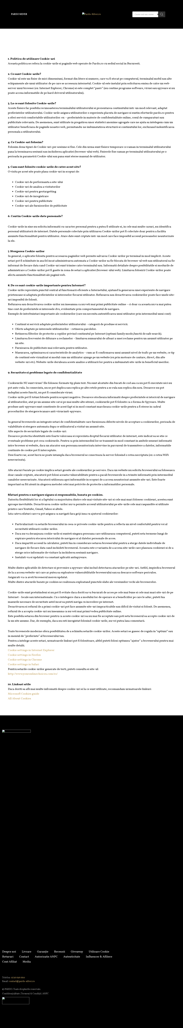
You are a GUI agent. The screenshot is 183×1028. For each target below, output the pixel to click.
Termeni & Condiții (31, 993)
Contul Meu (172, 14)
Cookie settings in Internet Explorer (31, 650)
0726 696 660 (18, 977)
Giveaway (77, 952)
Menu (4, 14)
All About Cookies (19, 699)
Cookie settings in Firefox (24, 655)
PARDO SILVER (19, 14)
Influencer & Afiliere (99, 957)
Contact (24, 957)
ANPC (45, 993)
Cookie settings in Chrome (25, 660)
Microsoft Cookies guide (23, 694)
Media (27, 962)
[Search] (161, 14)
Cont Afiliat (9, 962)
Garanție (42, 952)
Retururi (7, 957)
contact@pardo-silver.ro (22, 981)
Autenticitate (71, 957)
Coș (178, 14)
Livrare (26, 952)
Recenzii (59, 952)
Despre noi (9, 952)
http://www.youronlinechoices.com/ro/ (33, 674)
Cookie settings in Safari (23, 664)
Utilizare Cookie (99, 952)
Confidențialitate (11, 993)
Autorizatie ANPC (46, 957)
